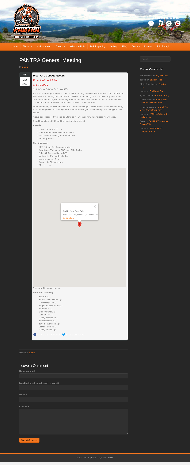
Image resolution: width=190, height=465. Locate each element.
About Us (28, 46)
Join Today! (163, 46)
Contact (136, 46)
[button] (79, 224)
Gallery (114, 46)
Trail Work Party (157, 91)
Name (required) (27, 371)
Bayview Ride (162, 75)
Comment (24, 406)
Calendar (60, 46)
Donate (148, 46)
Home (15, 46)
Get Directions (68, 218)
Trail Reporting (97, 46)
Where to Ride (77, 46)
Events (32, 352)
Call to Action (44, 46)
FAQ (124, 46)
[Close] (94, 206)
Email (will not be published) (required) (39, 383)
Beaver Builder (107, 458)
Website (23, 394)
